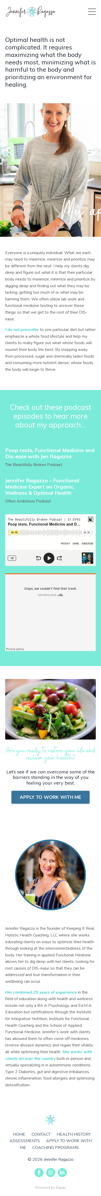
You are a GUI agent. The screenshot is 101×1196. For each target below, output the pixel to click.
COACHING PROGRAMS (55, 1147)
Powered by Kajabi (50, 1187)
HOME (19, 1134)
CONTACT (41, 1134)
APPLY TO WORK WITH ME (50, 797)
